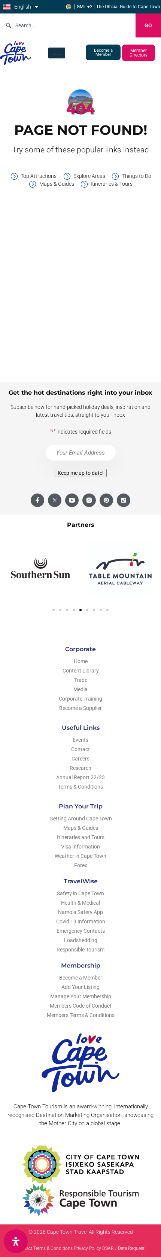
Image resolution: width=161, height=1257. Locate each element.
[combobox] (68, 25)
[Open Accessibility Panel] (16, 1241)
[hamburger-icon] (56, 53)
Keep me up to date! (81, 473)
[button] (53, 610)
